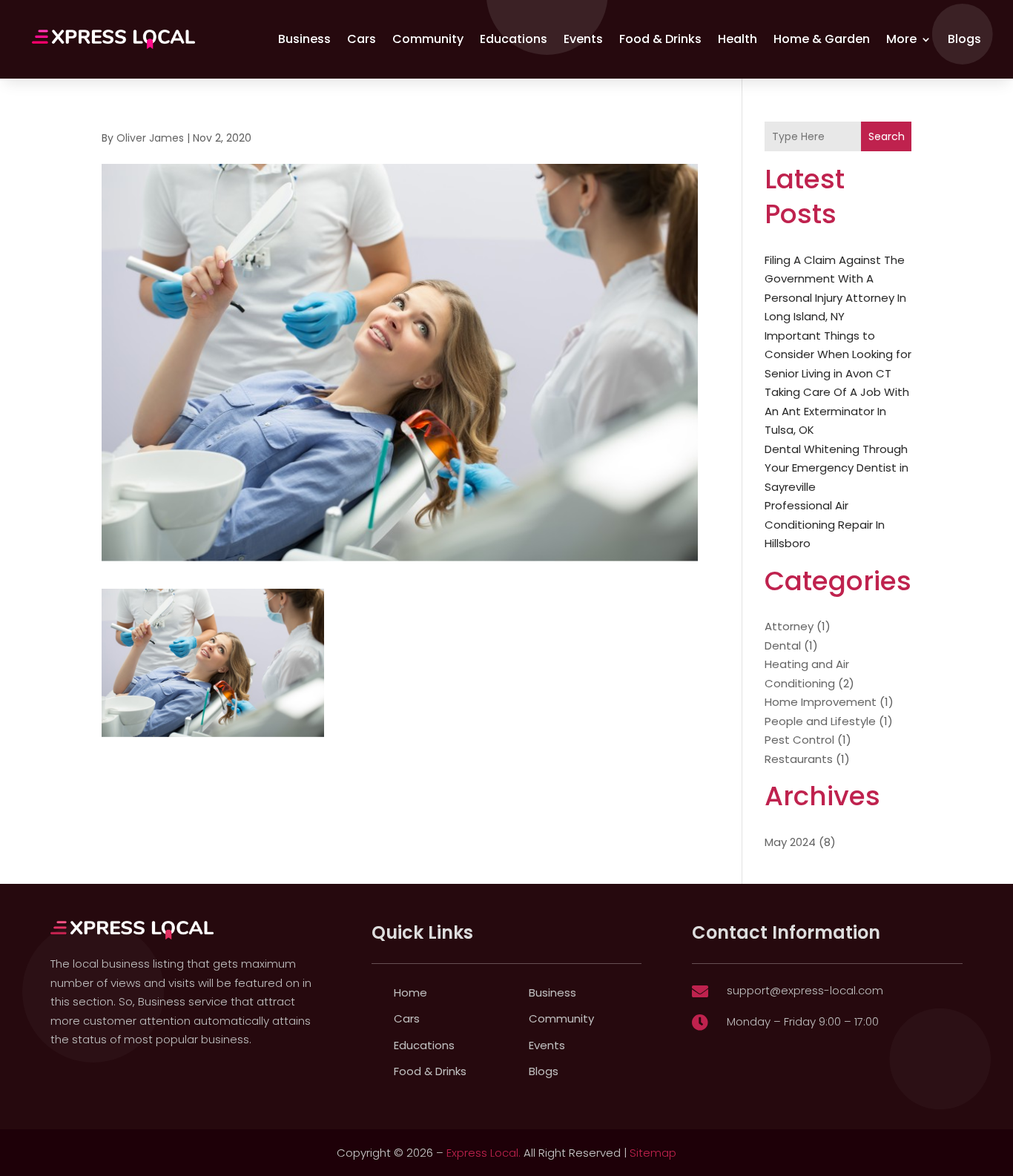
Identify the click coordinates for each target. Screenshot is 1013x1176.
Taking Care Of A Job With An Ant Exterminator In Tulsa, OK (837, 410)
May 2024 (790, 842)
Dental (783, 645)
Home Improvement (821, 702)
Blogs (964, 38)
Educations (513, 38)
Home (410, 992)
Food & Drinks (660, 38)
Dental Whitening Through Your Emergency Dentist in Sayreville (836, 468)
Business (304, 38)
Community (427, 38)
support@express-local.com (805, 990)
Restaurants (799, 759)
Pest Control (799, 739)
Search (886, 136)
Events (583, 38)
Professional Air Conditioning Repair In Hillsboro (825, 524)
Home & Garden (821, 38)
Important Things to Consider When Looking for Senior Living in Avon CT (838, 354)
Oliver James (150, 138)
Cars (361, 38)
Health (737, 38)
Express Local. (483, 1152)
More (901, 38)
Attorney (789, 626)
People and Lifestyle (820, 721)
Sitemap (653, 1152)
